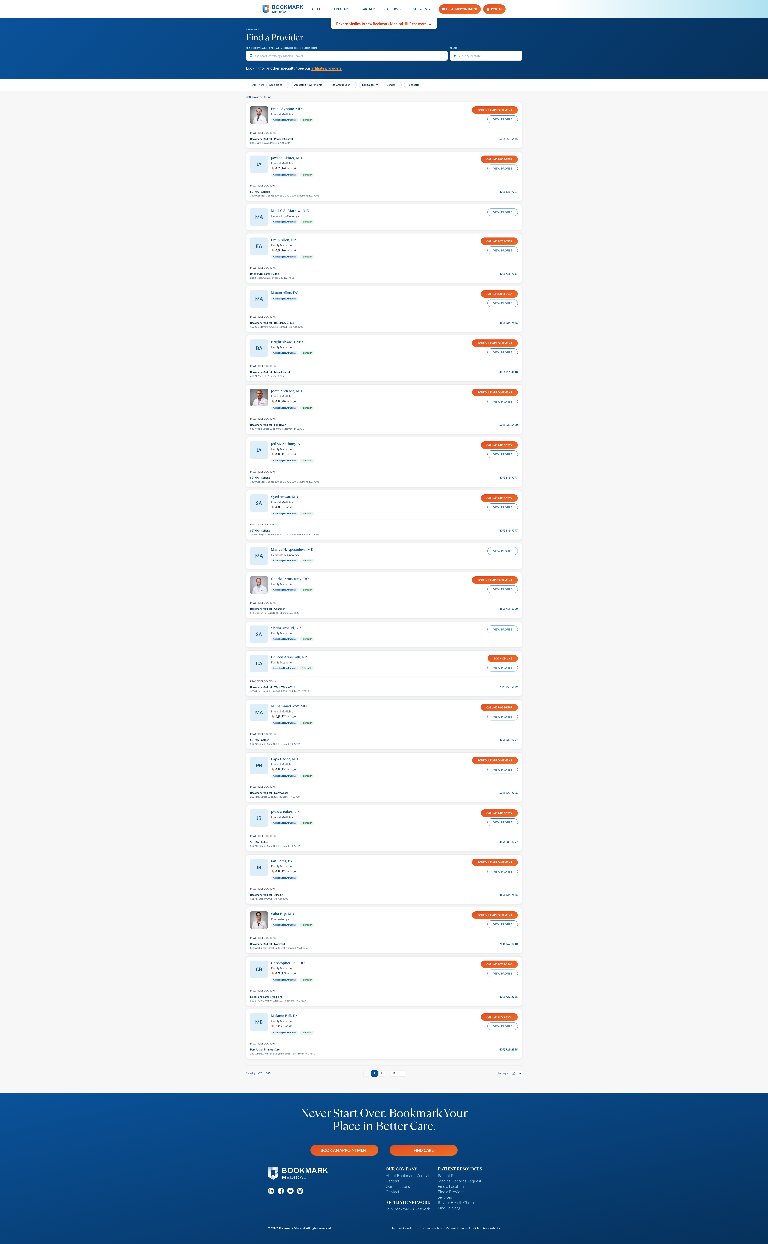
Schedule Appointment (495, 110)
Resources (418, 9)
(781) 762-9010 (508, 944)
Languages (368, 84)
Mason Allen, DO (285, 292)
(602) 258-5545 (508, 139)
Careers (391, 9)
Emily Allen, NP (283, 239)
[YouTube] (290, 1191)
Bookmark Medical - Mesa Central (270, 372)
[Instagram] (300, 1191)
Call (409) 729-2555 (499, 1017)
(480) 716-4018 (508, 372)
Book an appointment (460, 9)
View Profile (502, 119)
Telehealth (413, 84)
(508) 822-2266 (508, 792)
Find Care (342, 9)
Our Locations (398, 1186)
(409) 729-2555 (508, 1049)
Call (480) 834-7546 (499, 294)
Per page (503, 1073)
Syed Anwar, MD (284, 496)
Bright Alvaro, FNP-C (288, 341)
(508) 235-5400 (508, 424)
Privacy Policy (432, 1228)
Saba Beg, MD (282, 913)
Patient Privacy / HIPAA (462, 1228)
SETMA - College (260, 191)
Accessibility (491, 1228)
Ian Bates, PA (281, 860)
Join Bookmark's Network (408, 1208)
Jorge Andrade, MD (286, 390)
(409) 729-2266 (508, 996)
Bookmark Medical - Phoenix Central (271, 139)
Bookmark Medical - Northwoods (269, 792)
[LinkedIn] (271, 1191)
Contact (392, 1191)
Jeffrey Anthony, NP (286, 443)
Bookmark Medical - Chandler (267, 608)
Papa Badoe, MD (284, 758)
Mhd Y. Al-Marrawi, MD (290, 210)
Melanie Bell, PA (284, 1015)
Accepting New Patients (308, 84)
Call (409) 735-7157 (499, 241)
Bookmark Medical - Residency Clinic (272, 322)
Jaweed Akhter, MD (286, 157)
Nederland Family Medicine (266, 996)
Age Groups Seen (340, 84)
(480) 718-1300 (508, 608)
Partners (368, 9)
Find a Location (451, 1186)
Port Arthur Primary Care (265, 1049)
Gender (391, 84)
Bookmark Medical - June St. (266, 894)
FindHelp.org (449, 1207)
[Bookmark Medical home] (282, 9)
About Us (318, 9)
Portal (496, 9)
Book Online (502, 658)
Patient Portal (450, 1175)
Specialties (275, 84)
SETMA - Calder (259, 739)
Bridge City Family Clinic (264, 273)
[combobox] (347, 56)
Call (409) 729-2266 (499, 964)
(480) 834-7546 (508, 322)
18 (394, 1073)
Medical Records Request (459, 1180)
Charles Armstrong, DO (290, 578)
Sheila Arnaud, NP (286, 627)
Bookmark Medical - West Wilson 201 (272, 687)
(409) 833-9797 (508, 191)
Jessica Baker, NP (285, 811)
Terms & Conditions (405, 1228)
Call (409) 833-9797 (499, 159)
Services (445, 1197)
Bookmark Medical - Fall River (268, 424)
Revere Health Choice (456, 1202)
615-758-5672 (509, 687)
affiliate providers (326, 68)
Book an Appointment (344, 1150)
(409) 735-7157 (508, 273)
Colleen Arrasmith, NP (289, 656)
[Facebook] (281, 1191)
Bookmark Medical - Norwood (267, 944)
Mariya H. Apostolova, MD (292, 549)
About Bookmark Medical (407, 1175)
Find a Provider (451, 1191)
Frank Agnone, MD (286, 108)
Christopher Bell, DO (288, 962)
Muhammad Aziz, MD (289, 705)
